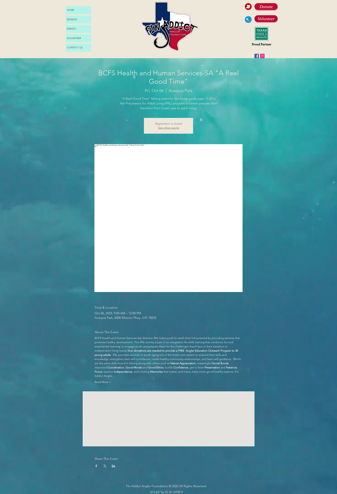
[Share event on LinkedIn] (113, 466)
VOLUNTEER (74, 38)
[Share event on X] (105, 466)
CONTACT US (75, 47)
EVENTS (71, 28)
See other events (168, 127)
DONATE (72, 19)
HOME (70, 10)
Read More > (103, 382)
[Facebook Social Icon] (257, 56)
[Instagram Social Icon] (262, 56)
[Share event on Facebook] (96, 466)
